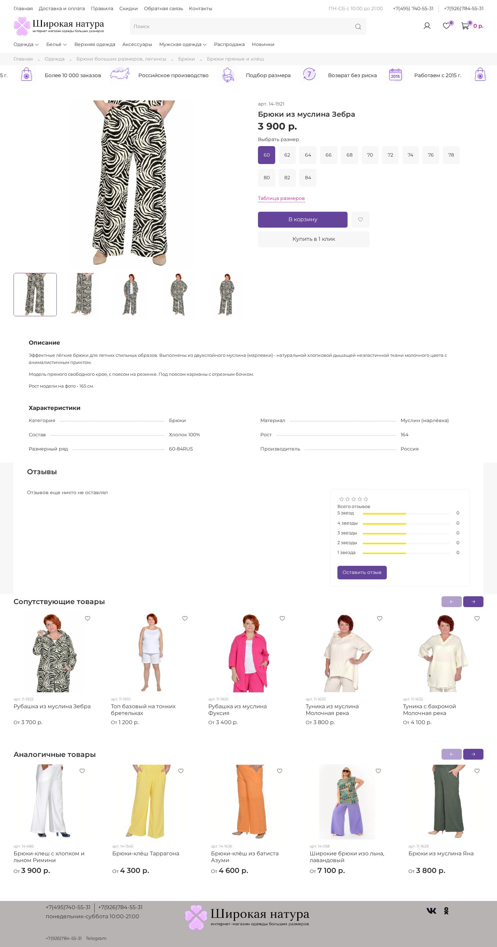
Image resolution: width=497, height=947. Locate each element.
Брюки (186, 59)
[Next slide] (239, 184)
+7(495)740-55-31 (68, 907)
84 (308, 178)
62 (287, 155)
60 (267, 155)
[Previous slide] (23, 184)
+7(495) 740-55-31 (413, 8)
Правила (102, 8)
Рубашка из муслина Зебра (52, 706)
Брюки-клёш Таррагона (145, 853)
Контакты (200, 8)
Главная (23, 8)
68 (350, 155)
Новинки (263, 44)
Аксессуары (137, 44)
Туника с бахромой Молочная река (429, 709)
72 (390, 155)
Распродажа (229, 44)
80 (267, 178)
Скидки (128, 8)
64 (308, 155)
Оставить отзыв (362, 572)
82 (287, 178)
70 (370, 155)
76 (431, 155)
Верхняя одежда (94, 44)
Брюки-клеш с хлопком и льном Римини (49, 856)
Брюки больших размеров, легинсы (121, 59)
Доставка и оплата (62, 8)
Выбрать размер (278, 139)
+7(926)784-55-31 (463, 8)
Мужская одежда (180, 44)
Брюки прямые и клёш (235, 59)
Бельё (54, 44)
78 (451, 155)
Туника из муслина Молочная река (332, 709)
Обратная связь (163, 8)
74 (410, 155)
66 (329, 155)
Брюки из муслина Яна (441, 853)
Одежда (23, 44)
